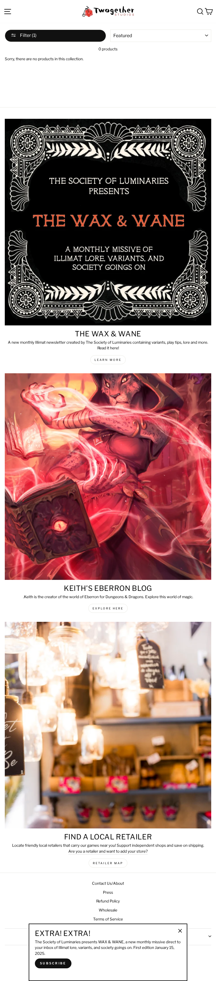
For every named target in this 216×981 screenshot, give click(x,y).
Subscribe (53, 963)
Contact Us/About (108, 883)
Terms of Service (108, 919)
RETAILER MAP (108, 863)
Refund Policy (108, 901)
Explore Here (108, 608)
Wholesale (108, 910)
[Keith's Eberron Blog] (108, 476)
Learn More (108, 359)
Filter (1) (28, 35)
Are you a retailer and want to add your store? (108, 851)
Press (108, 892)
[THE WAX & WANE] (108, 222)
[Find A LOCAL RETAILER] (108, 725)
